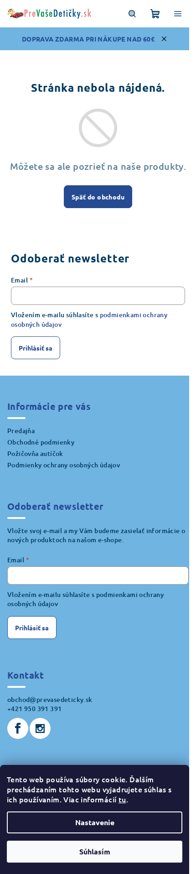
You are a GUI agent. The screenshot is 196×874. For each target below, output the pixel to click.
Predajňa (21, 430)
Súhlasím (94, 851)
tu (122, 799)
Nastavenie (94, 822)
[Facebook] (17, 728)
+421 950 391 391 (34, 708)
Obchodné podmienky (40, 442)
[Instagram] (40, 728)
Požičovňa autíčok (35, 453)
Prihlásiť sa (35, 348)
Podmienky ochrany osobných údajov (63, 465)
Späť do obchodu (98, 197)
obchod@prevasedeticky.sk (50, 699)
